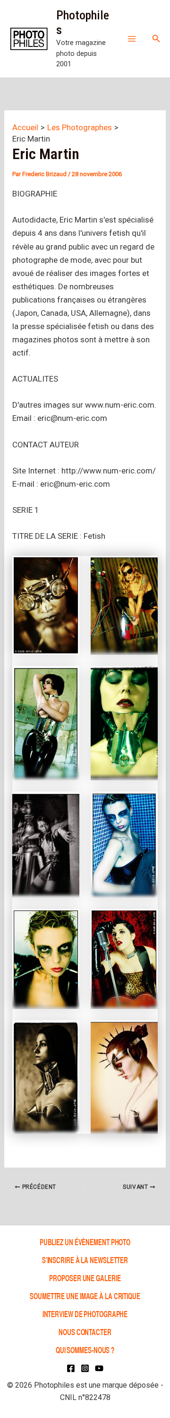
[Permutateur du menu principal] (132, 39)
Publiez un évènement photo (85, 1241)
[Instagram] (85, 1368)
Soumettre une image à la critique (85, 1295)
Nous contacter (85, 1331)
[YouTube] (99, 1368)
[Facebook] (71, 1368)
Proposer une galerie (84, 1277)
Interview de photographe (85, 1313)
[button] (156, 39)
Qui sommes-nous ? (85, 1350)
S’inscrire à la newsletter (85, 1259)
